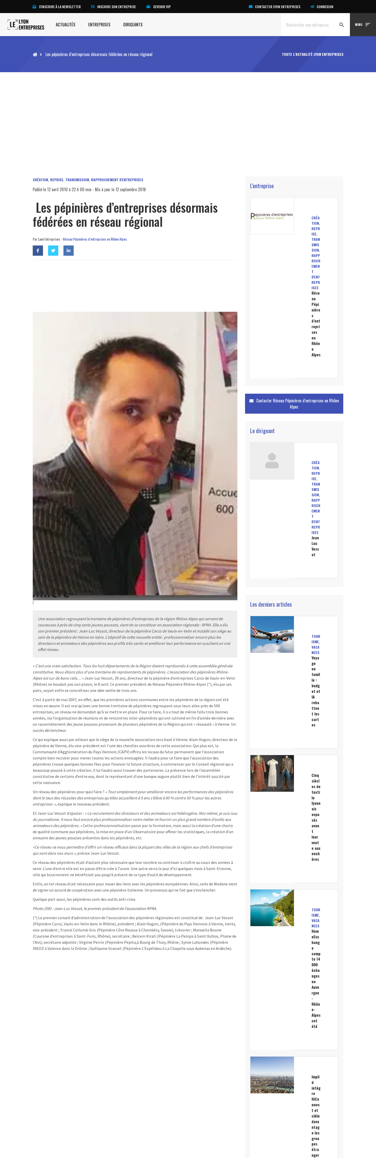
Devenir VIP (162, 6)
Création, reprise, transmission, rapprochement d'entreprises (88, 179)
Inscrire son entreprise (116, 6)
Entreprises (99, 25)
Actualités (65, 25)
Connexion (325, 6)
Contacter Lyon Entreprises (277, 6)
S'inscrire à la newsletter (60, 6)
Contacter (297, 404)
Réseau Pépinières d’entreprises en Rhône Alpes (95, 239)
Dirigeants (133, 25)
